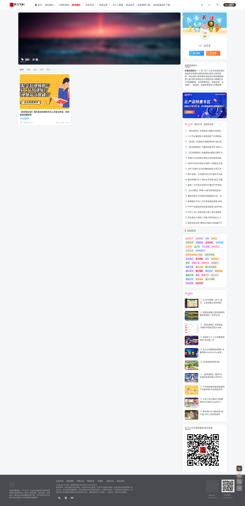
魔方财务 (189, 270)
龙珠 (207, 238)
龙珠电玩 (199, 238)
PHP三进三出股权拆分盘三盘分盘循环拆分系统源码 (210, 212)
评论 (48, 69)
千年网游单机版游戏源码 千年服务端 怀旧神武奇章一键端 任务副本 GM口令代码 (212, 389)
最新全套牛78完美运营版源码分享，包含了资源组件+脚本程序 (215, 195)
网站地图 (120, 481)
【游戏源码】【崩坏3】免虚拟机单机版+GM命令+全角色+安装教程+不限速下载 (211, 378)
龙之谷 (197, 246)
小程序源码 (63, 4)
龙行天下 (189, 238)
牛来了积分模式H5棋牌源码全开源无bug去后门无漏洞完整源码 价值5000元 (211, 402)
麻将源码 (215, 258)
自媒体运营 (208, 124)
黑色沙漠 (189, 250)
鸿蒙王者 (195, 262)
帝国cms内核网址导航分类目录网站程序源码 (207, 157)
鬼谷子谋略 (210, 279)
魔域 (197, 275)
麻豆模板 (199, 258)
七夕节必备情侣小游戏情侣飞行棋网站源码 (206, 136)
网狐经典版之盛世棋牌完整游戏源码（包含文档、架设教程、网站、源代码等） (212, 315)
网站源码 (49, 4)
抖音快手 (26, 118)
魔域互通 (189, 275)
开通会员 (230, 5)
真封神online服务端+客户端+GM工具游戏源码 (211, 413)
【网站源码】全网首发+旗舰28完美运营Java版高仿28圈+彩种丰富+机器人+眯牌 (211, 328)
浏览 (35, 69)
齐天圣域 (205, 246)
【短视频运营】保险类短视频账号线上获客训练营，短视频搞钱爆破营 (44, 113)
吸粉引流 (198, 124)
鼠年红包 (215, 246)
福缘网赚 (70, 481)
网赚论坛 (90, 481)
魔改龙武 (209, 270)
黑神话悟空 (200, 250)
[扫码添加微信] (239, 481)
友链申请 (59, 481)
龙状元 (214, 238)
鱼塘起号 (215, 262)
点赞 (42, 69)
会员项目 (89, 4)
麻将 (188, 262)
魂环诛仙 (199, 279)
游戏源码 (189, 293)
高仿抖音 (199, 283)
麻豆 (207, 258)
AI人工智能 (118, 4)
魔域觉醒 (218, 270)
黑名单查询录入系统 (194, 254)
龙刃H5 (189, 246)
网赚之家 (80, 481)
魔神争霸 (189, 266)
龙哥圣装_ (209, 242)
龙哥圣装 (219, 242)
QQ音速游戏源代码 (211, 361)
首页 (39, 4)
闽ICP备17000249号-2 (88, 485)
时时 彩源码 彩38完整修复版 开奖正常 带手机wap (210, 168)
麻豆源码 (189, 258)
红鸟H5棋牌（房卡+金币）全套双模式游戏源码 (211, 301)
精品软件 (130, 4)
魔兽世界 (189, 279)
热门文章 (189, 124)
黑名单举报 (209, 254)
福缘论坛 (110, 481)
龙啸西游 (199, 242)
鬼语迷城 (189, 283)
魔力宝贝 (215, 275)
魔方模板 (199, 270)
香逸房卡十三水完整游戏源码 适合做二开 (212, 338)
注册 (214, 53)
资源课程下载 (143, 4)
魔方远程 (199, 266)
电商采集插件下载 (161, 4)
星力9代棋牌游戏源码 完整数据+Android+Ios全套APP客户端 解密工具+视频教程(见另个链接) (212, 353)
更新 (28, 69)
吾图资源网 (75, 485)
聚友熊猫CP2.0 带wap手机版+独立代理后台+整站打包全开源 (214, 179)
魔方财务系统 (210, 266)
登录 (198, 53)
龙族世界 (189, 242)
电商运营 (103, 4)
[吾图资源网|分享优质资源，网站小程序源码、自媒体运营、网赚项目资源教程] (17, 4)
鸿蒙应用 (205, 262)
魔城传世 (205, 275)
